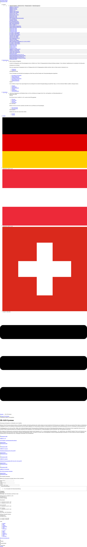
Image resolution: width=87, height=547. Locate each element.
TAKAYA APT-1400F (13, 36)
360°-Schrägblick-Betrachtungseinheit (16, 18)
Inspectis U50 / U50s (13, 13)
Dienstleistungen (5, 60)
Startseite (1, 414)
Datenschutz (4, 526)
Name (1, 480)
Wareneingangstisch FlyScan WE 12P (16, 54)
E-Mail (1, 482)
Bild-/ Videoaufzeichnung (14, 23)
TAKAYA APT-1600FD (14, 35)
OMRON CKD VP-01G (14, 11)
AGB (3, 527)
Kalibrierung (14, 86)
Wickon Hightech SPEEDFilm (15, 25)
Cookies (3, 525)
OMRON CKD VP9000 (14, 12)
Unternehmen (4, 92)
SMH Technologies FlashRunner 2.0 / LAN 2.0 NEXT (19, 41)
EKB (3, 524)
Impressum (4, 528)
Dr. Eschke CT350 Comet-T (14, 34)
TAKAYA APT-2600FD (14, 40)
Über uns (13, 99)
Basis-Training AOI (15, 76)
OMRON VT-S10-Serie (14, 6)
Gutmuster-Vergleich (13, 20)
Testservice (14, 69)
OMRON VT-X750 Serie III (14, 49)
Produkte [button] (4, 4)
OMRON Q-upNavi (13, 8)
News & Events (15, 107)
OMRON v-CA (12, 10)
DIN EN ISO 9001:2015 (4, 538)
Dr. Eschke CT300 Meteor (14, 33)
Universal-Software (13, 19)
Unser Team (14, 100)
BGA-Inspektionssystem (14, 21)
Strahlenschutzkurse (15, 77)
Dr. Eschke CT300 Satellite (14, 32)
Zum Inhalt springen (4, 0)
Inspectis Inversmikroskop (14, 22)
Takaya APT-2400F (13, 39)
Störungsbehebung (15, 87)
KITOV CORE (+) (13, 24)
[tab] (13, 5)
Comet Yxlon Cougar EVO (14, 51)
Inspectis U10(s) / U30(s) (14, 14)
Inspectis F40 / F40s (13, 17)
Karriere (13, 113)
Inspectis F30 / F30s (13, 15)
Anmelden (2, 491)
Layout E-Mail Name (4, 485)
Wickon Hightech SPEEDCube (15, 27)
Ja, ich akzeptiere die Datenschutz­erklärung (12, 488)
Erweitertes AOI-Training (16, 75)
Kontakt (3, 115)
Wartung (13, 85)
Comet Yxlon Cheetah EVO (14, 52)
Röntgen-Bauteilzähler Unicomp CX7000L (17, 55)
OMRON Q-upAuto (13, 9)
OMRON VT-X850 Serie (14, 50)
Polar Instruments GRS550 (14, 38)
